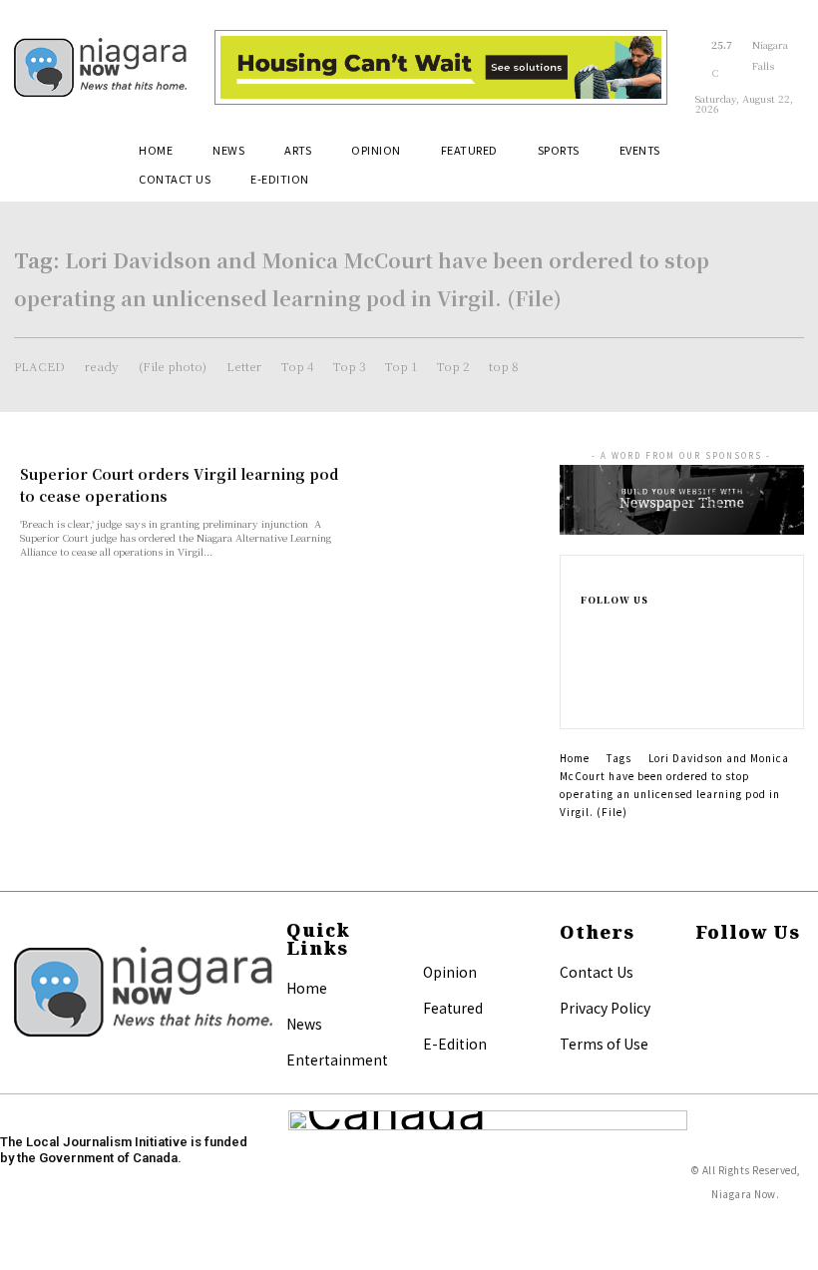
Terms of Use (604, 1044)
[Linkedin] (591, 674)
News (304, 1024)
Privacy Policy (605, 1008)
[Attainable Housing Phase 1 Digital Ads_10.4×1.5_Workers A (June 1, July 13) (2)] (440, 68)
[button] (780, 158)
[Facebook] (591, 626)
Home (575, 757)
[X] (591, 698)
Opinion (450, 972)
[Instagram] (591, 650)
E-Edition (455, 1044)
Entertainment (337, 1059)
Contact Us (596, 972)
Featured (453, 1008)
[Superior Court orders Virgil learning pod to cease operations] (453, 509)
